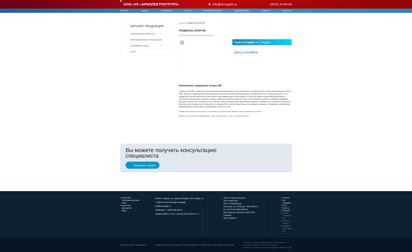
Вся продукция (287, 201)
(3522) (281, 4)
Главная (124, 11)
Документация (242, 11)
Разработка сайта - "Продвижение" (133, 245)
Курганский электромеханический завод (126, 200)
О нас (285, 205)
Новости (266, 11)
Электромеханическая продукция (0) (145, 40)
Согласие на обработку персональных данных (260, 245)
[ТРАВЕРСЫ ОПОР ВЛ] (203, 57)
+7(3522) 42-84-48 (163, 202)
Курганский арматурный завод (126, 208)
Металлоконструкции (139, 46)
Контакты (287, 11)
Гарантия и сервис (212, 11)
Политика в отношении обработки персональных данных (264, 242)
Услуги (187, 11)
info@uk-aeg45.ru (225, 4)
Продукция (166, 11)
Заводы (144, 11)
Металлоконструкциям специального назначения (196, 35)
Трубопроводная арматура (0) (142, 34)
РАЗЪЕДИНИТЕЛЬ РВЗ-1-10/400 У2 (286, 222)
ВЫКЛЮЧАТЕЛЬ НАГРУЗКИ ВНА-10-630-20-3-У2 (287, 216)
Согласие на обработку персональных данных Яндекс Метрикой (267, 247)
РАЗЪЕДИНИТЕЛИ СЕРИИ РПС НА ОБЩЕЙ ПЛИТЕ (287, 229)
